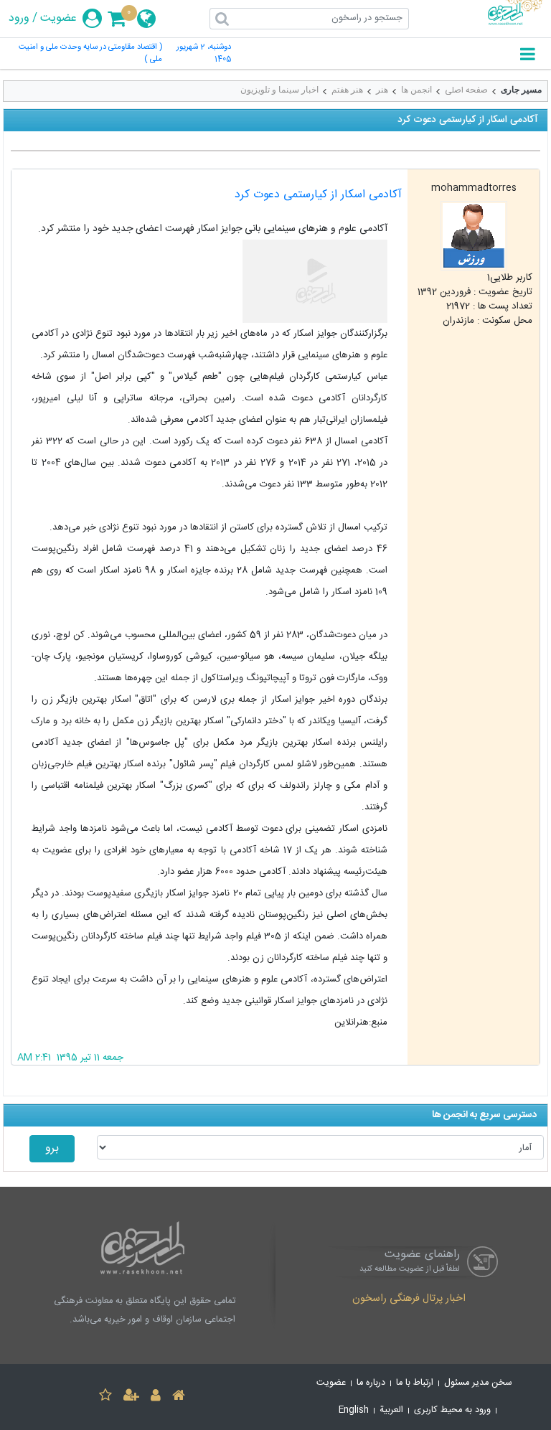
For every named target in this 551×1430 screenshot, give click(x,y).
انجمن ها (416, 90)
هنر (382, 90)
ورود (19, 18)
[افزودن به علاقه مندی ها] (105, 1397)
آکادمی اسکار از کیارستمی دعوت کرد (318, 194)
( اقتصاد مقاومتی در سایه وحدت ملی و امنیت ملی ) (90, 54)
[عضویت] (131, 1397)
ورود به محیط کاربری (452, 1410)
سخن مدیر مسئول (478, 1383)
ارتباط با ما (414, 1383)
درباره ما (371, 1383)
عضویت (58, 18)
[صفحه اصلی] (178, 1397)
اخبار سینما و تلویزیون (279, 90)
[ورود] (155, 1397)
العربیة (391, 1410)
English (354, 1410)
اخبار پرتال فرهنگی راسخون (409, 1299)
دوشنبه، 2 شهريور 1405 (203, 54)
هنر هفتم (347, 90)
